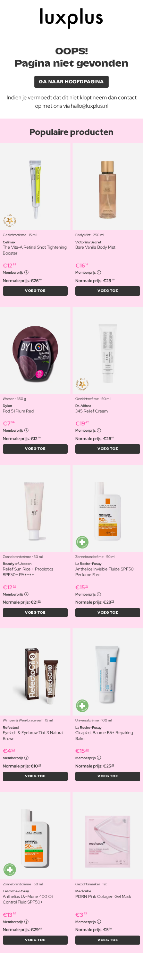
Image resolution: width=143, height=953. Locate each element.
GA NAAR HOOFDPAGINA (71, 81)
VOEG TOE (35, 290)
